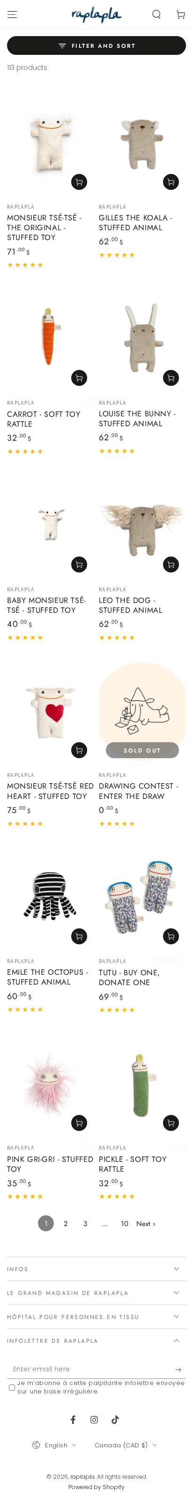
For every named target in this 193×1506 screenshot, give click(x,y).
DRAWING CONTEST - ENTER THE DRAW (138, 791)
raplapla (82, 1477)
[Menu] (12, 14)
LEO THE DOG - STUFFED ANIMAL (130, 605)
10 (124, 1224)
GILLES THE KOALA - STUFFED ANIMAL (135, 222)
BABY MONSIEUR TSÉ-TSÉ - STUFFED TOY (46, 605)
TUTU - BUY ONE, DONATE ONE (129, 977)
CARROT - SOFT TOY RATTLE (43, 419)
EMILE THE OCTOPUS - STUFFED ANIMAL (47, 977)
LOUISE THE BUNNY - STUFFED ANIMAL (137, 418)
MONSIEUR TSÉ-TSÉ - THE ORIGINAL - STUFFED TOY (44, 227)
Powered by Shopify (96, 1487)
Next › (145, 1224)
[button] (156, 14)
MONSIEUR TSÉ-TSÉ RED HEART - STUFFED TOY (50, 791)
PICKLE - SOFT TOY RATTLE (132, 1164)
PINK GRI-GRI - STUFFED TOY (50, 1164)
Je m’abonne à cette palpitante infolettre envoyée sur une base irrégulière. (101, 1387)
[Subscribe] (180, 1369)
